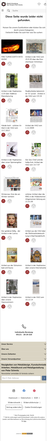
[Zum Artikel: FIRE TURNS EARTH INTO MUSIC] (12, 46)
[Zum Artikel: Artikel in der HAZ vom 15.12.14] (36, 286)
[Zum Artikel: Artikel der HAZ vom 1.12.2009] (36, 115)
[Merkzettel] (39, 4)
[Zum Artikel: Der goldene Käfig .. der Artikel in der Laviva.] (12, 220)
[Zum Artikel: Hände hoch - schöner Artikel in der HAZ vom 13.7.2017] (12, 115)
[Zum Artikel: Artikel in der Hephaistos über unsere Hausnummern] (12, 286)
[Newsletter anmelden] (44, 378)
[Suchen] (9, 10)
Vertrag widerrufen (14, 407)
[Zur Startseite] (12, 4)
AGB (36, 398)
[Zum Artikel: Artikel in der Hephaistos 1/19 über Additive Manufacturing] (12, 80)
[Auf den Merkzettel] (10, 64)
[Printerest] (34, 391)
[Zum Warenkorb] (45, 4)
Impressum (13, 398)
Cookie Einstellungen (33, 407)
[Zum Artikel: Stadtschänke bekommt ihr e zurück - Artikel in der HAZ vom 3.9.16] (36, 80)
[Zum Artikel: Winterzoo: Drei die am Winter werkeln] (12, 183)
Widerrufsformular (31, 402)
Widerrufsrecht (14, 402)
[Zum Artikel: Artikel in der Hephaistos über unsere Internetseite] (36, 255)
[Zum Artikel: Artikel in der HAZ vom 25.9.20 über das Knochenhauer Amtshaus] (36, 46)
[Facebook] (24, 391)
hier (25, 421)
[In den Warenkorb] (3, 64)
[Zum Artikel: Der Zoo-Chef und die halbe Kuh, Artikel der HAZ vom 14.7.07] (36, 149)
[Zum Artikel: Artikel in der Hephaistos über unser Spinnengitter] (12, 149)
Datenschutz (26, 398)
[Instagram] (13, 391)
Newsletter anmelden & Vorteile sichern (17, 373)
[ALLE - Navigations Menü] (2, 10)
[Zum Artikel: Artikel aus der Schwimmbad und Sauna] (12, 255)
